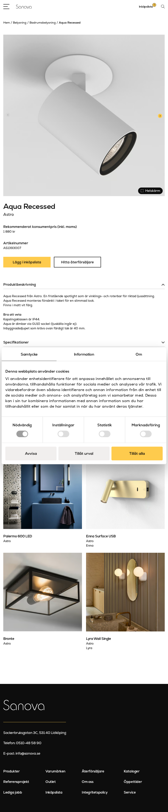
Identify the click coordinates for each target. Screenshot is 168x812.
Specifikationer (16, 342)
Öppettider (133, 781)
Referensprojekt (16, 781)
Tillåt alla (137, 453)
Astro (8, 214)
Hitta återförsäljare (77, 262)
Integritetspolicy (94, 792)
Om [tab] (139, 354)
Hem (6, 22)
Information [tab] (84, 354)
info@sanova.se (28, 753)
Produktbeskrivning (19, 284)
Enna (89, 545)
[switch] (63, 434)
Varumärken (55, 771)
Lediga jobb (12, 792)
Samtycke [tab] (29, 354)
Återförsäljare (93, 771)
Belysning (19, 22)
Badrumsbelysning (43, 22)
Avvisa (31, 453)
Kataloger (131, 771)
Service (130, 792)
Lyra (89, 648)
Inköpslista (53, 792)
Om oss (87, 781)
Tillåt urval (84, 453)
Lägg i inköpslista (27, 262)
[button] (160, 115)
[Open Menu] (6, 6)
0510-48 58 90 (28, 743)
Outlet (50, 781)
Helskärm (152, 191)
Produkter (11, 771)
